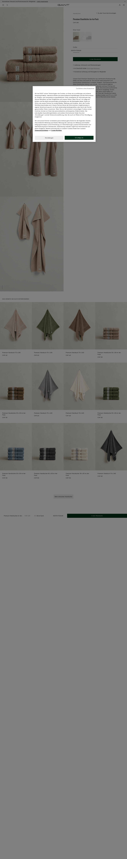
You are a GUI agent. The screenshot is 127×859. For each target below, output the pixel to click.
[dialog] (64, 114)
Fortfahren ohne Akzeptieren (85, 88)
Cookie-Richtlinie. (56, 130)
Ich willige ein (79, 137)
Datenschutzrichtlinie (41, 130)
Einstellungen (49, 138)
